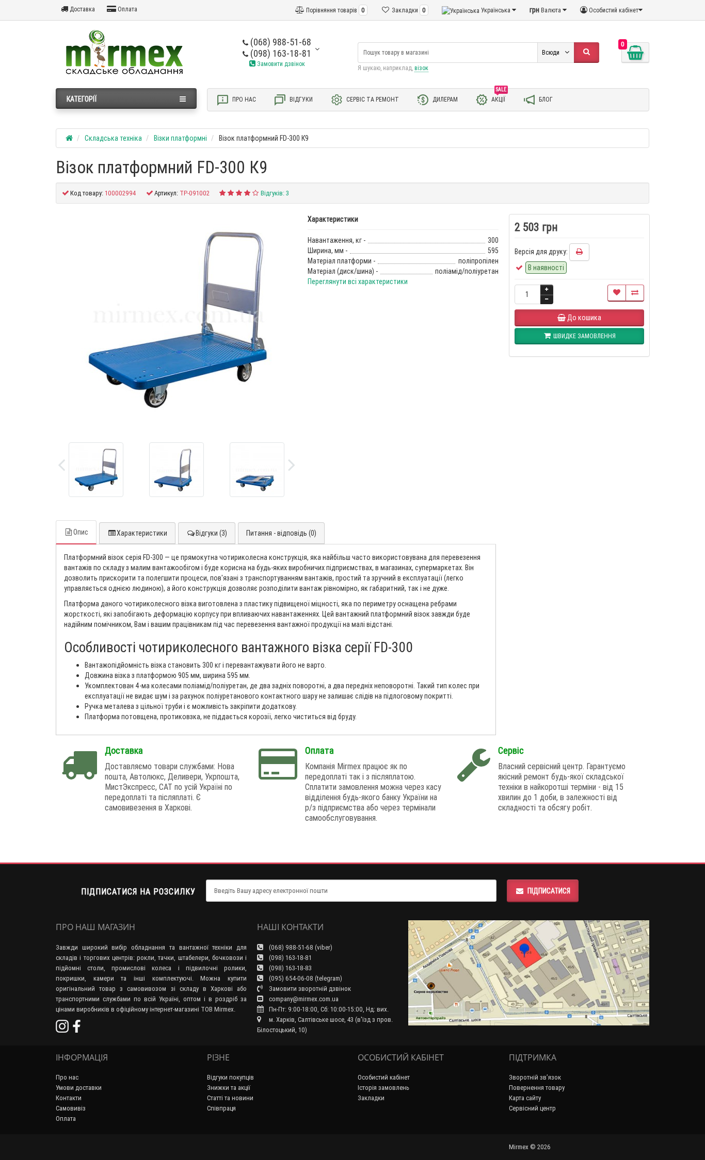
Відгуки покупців (230, 1077)
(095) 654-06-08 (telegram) (304, 978)
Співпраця (221, 1108)
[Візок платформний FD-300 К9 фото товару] (176, 319)
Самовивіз (71, 1108)
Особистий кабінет (384, 1077)
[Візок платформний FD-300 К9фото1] (176, 469)
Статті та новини (230, 1097)
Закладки (371, 1097)
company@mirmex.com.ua (304, 999)
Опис (80, 532)
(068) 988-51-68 (279, 42)
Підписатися (548, 891)
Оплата (126, 9)
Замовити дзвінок (280, 64)
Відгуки (300, 99)
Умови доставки (79, 1087)
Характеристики (142, 533)
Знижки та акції (228, 1087)
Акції (498, 97)
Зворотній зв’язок (535, 1077)
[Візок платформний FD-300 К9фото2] (257, 469)
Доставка (81, 9)
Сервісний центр (532, 1108)
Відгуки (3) (211, 533)
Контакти (69, 1097)
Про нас (243, 99)
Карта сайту (525, 1097)
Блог (545, 99)
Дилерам (444, 99)
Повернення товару (537, 1087)
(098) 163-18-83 (289, 968)
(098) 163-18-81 (279, 53)
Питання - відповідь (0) (281, 533)
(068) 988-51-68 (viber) (299, 947)
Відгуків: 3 (275, 193)
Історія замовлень (383, 1087)
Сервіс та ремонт (372, 99)
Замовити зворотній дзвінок (309, 988)
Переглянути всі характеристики (358, 281)
